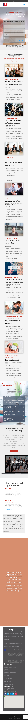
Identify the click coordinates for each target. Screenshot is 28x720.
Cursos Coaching (8, 678)
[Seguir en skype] (13, 694)
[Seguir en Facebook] (5, 694)
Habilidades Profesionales (10, 672)
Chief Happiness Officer (9, 683)
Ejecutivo (6, 669)
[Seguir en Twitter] (8, 694)
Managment (7, 676)
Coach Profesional (8, 681)
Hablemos (14, 451)
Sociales (6, 673)
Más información (9, 497)
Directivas (6, 675)
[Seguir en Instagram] (16, 694)
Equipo (5, 670)
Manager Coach (7, 680)
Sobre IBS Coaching (8, 684)
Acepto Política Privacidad (10, 37)
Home (5, 666)
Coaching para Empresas (10, 667)
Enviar (21, 40)
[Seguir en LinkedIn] (11, 694)
